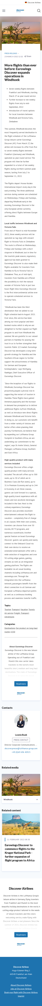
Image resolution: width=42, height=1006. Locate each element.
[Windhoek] (21, 785)
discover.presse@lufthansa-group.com (21, 748)
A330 (13, 631)
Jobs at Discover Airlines (21, 988)
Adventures (9, 616)
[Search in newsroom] (39, 11)
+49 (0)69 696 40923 (21, 752)
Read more (21, 684)
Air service (8, 613)
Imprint (21, 996)
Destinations (9, 628)
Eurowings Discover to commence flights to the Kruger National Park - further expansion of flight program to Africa (20, 852)
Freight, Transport (21, 613)
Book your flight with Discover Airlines (21, 992)
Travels (31, 609)
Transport (16, 609)
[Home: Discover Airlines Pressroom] (20, 10)
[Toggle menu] (3, 11)
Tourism (7, 609)
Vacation (24, 609)
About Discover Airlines (21, 985)
